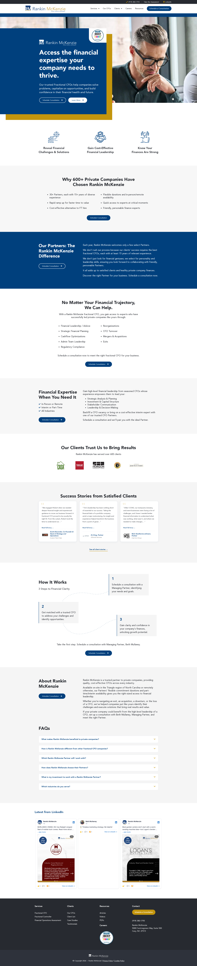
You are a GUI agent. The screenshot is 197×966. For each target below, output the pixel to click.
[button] (58, 521)
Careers (129, 8)
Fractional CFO (41, 913)
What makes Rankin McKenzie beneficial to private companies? (70, 739)
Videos (102, 917)
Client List (71, 917)
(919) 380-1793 (134, 2)
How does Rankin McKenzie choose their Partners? (64, 767)
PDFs (102, 920)
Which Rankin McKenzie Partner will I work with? (63, 758)
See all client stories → (98, 549)
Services (94, 8)
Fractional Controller (43, 917)
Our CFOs (107, 8)
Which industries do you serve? (55, 786)
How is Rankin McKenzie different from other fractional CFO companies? (74, 748)
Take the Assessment (151, 2)
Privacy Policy (108, 961)
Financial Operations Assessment (48, 920)
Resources (139, 8)
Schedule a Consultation (159, 8)
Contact (136, 906)
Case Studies (72, 920)
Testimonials (72, 924)
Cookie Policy (119, 961)
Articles (103, 913)
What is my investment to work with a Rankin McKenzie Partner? (71, 777)
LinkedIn (168, 2)
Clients (117, 8)
